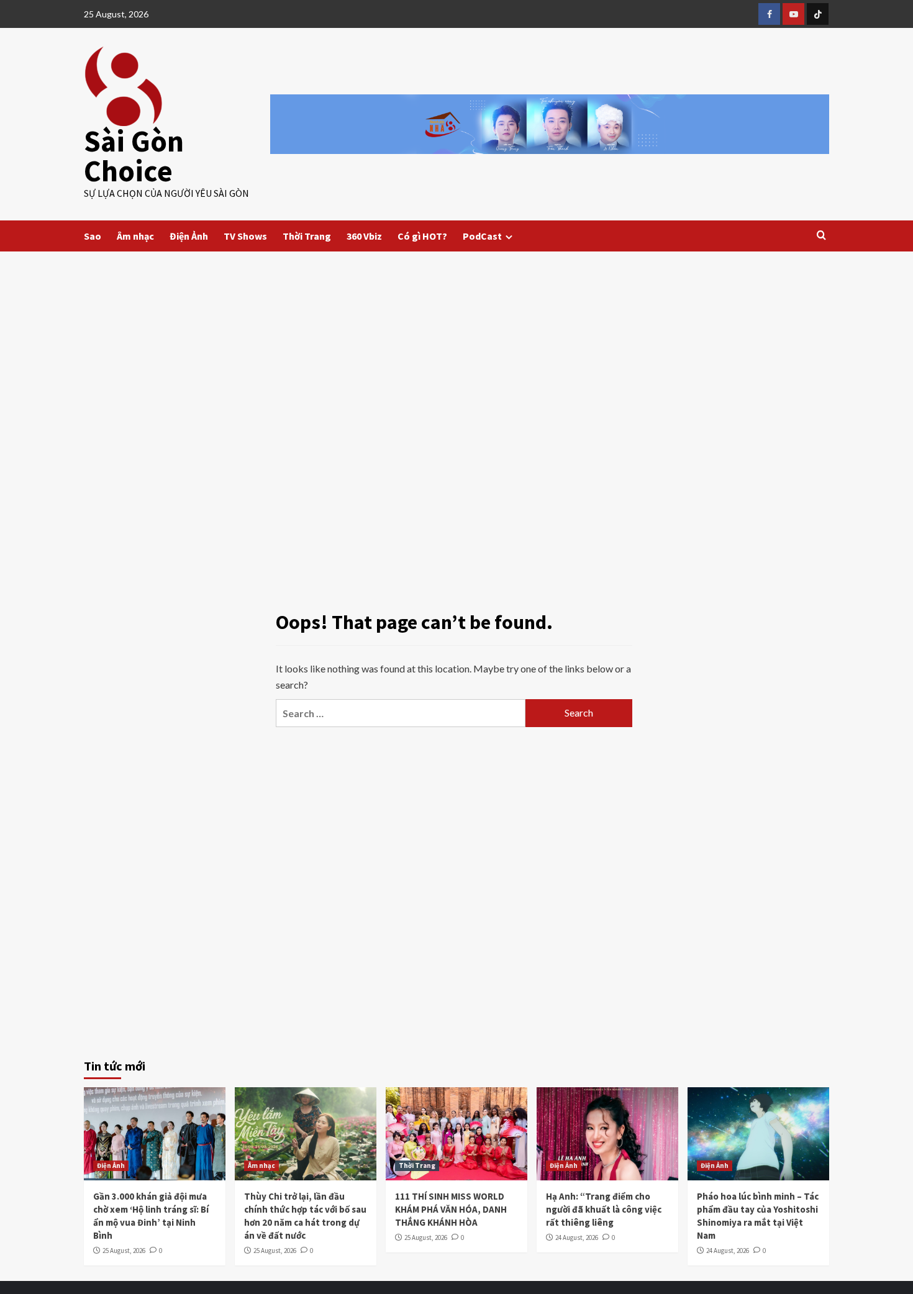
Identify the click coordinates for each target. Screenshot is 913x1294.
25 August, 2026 (123, 1250)
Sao (92, 236)
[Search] (821, 236)
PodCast (482, 236)
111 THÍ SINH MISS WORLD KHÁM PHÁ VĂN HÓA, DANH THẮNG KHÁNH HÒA (451, 1209)
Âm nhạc (135, 236)
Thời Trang (307, 236)
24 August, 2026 (576, 1237)
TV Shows (245, 236)
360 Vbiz (364, 236)
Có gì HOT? (422, 236)
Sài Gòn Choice (134, 155)
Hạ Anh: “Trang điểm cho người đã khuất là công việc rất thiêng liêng (603, 1209)
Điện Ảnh (189, 236)
